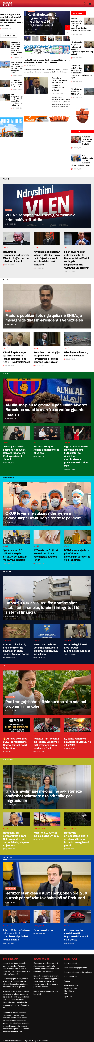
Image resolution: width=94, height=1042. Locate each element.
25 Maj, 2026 (7, 751)
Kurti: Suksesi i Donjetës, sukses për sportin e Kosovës (43, 21)
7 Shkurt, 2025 (9, 943)
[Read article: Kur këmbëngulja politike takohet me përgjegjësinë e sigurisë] (76, 157)
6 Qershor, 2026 (40, 657)
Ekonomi (10, 598)
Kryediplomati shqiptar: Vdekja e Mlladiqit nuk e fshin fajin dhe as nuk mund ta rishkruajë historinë (47, 258)
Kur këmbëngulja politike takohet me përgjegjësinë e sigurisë (82, 160)
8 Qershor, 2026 (9, 657)
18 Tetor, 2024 (69, 943)
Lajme (8, 210)
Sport (9, 400)
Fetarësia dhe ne (43, 930)
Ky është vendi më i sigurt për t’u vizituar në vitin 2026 (77, 741)
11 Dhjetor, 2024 (40, 933)
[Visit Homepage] (7, 3)
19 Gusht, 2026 (17, 76)
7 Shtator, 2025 (11, 805)
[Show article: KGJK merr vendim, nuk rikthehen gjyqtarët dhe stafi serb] (43, 38)
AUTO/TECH (10, 888)
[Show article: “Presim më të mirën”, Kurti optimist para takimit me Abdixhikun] (59, 38)
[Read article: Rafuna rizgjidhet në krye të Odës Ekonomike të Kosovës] (77, 631)
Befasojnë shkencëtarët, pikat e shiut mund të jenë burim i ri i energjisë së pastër (76, 839)
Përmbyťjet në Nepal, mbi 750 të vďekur (76, 91)
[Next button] (67, 27)
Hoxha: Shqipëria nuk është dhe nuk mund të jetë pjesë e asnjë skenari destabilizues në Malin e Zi (11, 20)
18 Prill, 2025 (69, 849)
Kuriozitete (39, 828)
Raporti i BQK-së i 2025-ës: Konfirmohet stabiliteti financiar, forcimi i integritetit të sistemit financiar (42, 607)
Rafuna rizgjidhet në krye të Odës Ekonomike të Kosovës (77, 647)
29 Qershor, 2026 (12, 616)
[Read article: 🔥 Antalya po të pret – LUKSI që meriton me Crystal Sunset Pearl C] (16, 725)
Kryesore (32, 14)
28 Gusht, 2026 (6, 29)
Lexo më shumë (10, 35)
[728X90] (47, 118)
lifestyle (10, 697)
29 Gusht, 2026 (8, 462)
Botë (66, 247)
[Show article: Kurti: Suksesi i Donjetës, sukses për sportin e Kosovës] (27, 38)
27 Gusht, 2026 (39, 268)
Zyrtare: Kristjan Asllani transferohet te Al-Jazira (46, 449)
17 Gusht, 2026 (39, 563)
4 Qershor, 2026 (70, 654)
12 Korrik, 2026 (11, 710)
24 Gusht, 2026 (70, 271)
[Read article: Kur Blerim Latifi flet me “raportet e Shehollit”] (76, 139)
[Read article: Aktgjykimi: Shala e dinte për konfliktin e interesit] (5, 83)
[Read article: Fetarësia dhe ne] (47, 916)
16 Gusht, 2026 (17, 89)
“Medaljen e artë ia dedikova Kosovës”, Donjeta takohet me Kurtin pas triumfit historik (14, 453)
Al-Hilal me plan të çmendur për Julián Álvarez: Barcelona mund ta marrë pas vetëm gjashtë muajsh (46, 410)
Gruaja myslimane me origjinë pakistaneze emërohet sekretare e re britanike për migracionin (43, 796)
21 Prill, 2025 (39, 839)
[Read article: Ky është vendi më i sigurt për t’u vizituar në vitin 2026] (77, 725)
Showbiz (38, 734)
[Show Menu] (90, 3)
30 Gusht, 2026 (77, 34)
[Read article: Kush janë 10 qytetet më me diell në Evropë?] (47, 819)
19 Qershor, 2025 (9, 849)
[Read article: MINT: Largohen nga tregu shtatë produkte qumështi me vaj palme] (5, 97)
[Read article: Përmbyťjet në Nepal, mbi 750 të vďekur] (89, 91)
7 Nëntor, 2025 (70, 748)
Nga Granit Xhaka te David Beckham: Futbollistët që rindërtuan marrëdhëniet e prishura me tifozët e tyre (76, 456)
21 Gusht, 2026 (17, 57)
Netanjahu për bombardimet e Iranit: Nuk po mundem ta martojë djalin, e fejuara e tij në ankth (16, 839)
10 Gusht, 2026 (70, 563)
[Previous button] (67, 32)
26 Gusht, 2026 (76, 148)
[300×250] (11, 127)
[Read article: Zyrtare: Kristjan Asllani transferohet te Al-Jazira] (47, 433)
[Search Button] (85, 3)
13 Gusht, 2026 (17, 108)
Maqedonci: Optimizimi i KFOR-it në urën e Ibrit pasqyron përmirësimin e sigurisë (16, 48)
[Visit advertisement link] (47, 49)
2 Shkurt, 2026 (39, 751)
